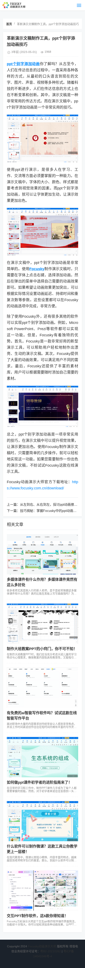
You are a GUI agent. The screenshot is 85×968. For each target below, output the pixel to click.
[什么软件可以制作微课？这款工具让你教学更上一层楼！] (42, 821)
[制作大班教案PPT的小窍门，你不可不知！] (42, 624)
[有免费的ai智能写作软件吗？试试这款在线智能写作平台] (42, 687)
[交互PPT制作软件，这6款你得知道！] (42, 890)
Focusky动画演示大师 (42, 946)
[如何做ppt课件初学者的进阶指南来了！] (42, 757)
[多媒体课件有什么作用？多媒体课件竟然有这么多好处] (42, 554)
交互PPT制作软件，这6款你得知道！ (37, 916)
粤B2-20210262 (50, 951)
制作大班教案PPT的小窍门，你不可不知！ (42, 649)
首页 (9, 24)
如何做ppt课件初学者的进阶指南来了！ (39, 782)
